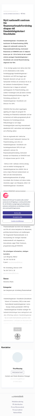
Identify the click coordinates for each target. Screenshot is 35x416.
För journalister (17, 410)
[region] (17, 208)
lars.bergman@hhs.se (15, 262)
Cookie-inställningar (17, 221)
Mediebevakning (17, 401)
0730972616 (17, 381)
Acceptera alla (17, 217)
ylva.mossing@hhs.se (17, 379)
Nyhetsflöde (17, 412)
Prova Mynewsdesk (17, 407)
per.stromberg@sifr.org (11, 273)
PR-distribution (17, 404)
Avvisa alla (17, 213)
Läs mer (17, 329)
